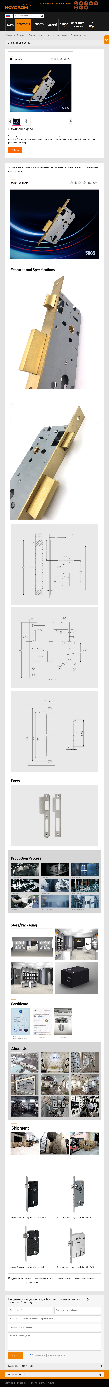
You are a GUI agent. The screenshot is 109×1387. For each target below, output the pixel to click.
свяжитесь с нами (78, 25)
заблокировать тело (44, 1278)
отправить (15, 1355)
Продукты (23, 24)
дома (10, 25)
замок (28, 1278)
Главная (9, 35)
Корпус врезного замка (56, 35)
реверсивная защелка (85, 1278)
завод (64, 24)
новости (38, 24)
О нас (91, 24)
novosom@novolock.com (57, 3)
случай (52, 25)
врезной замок (64, 1278)
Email (15, 149)
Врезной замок (36, 35)
